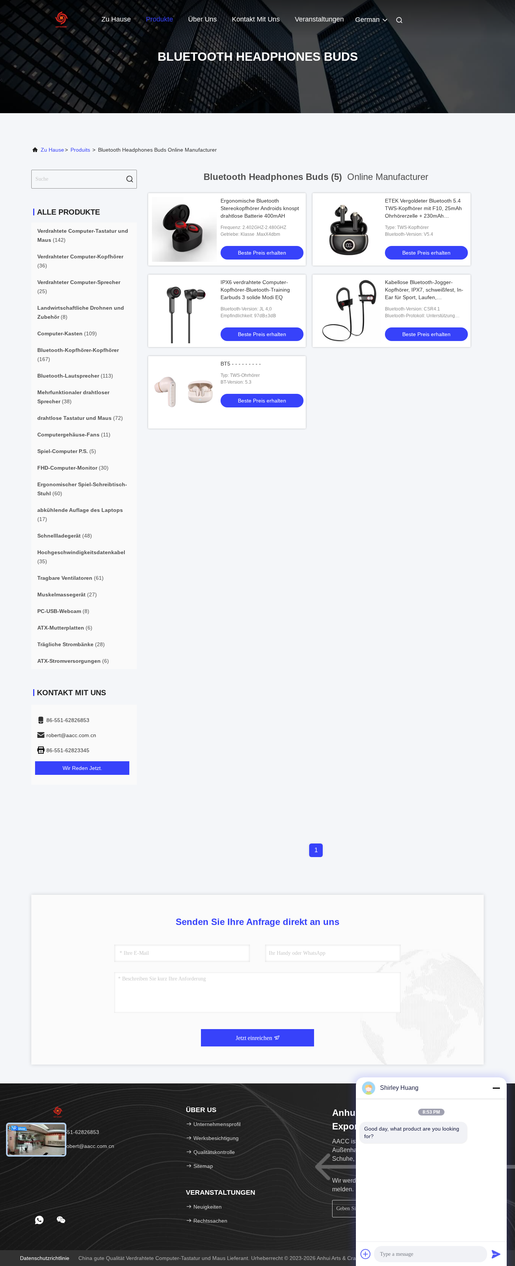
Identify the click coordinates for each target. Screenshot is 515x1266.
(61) (70, 578)
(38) (73, 396)
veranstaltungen (319, 19)
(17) (80, 514)
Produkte (159, 19)
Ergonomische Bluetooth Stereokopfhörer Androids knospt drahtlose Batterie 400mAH (260, 208)
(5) (66, 451)
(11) (73, 435)
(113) (75, 376)
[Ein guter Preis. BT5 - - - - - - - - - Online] (184, 392)
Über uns (202, 19)
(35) (81, 556)
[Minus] (496, 1087)
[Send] (496, 1254)
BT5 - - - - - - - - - (241, 364)
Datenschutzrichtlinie (44, 1258)
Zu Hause (116, 19)
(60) (82, 488)
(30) (73, 468)
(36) (80, 261)
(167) (78, 354)
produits (80, 150)
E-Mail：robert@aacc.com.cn (78, 1146)
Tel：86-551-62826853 (71, 1132)
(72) (80, 418)
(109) (67, 333)
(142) (82, 235)
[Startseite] (61, 19)
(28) (71, 644)
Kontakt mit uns (256, 19)
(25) (78, 286)
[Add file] (365, 1254)
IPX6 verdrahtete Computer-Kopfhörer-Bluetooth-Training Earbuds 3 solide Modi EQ (255, 289)
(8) (80, 312)
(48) (64, 536)
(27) (67, 595)
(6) (64, 628)
